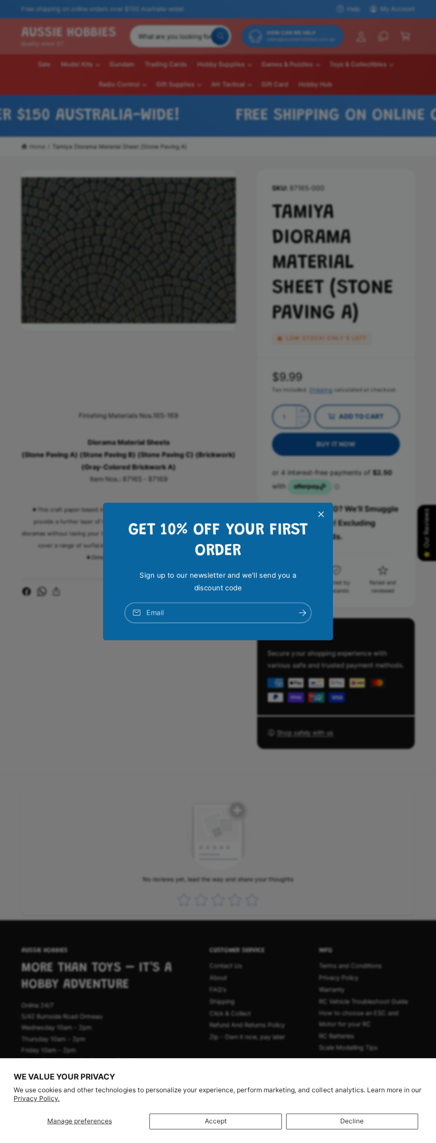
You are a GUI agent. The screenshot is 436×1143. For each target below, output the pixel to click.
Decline (352, 1121)
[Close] (321, 514)
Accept (216, 1121)
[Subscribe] (302, 612)
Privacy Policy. (37, 1098)
